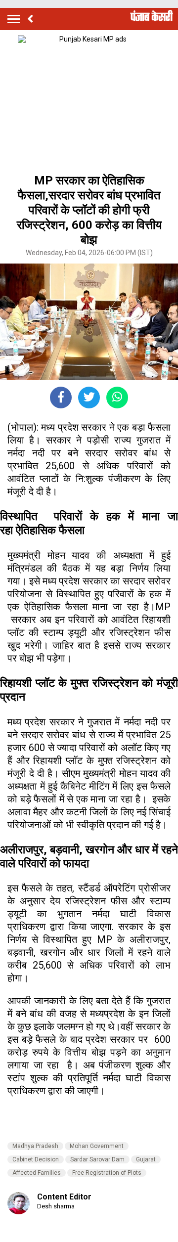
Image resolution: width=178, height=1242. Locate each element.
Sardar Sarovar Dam (97, 1159)
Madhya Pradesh (35, 1146)
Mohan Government (97, 1146)
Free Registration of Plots (106, 1172)
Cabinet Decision (35, 1159)
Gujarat (146, 1159)
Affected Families (36, 1172)
